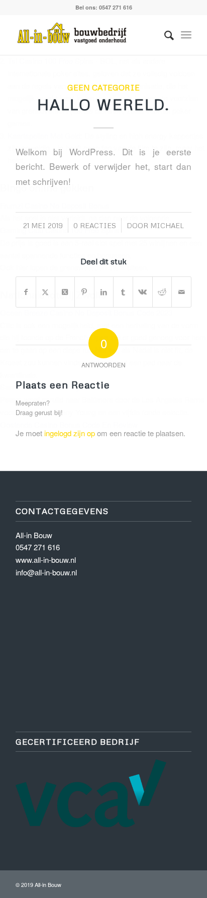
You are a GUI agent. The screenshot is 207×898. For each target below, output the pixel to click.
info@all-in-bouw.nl (46, 572)
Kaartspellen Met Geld (44, 135)
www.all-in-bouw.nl (46, 559)
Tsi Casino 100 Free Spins (50, 60)
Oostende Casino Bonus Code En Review (69, 424)
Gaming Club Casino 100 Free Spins (60, 230)
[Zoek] (164, 35)
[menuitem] (164, 35)
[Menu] (186, 35)
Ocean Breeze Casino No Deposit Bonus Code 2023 (86, 312)
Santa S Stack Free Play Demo (51, 386)
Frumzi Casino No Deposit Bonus (55, 205)
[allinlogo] (86, 35)
